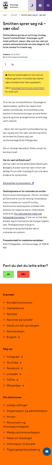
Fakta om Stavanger (19, 438)
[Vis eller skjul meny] (48, 5)
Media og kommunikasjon (23, 432)
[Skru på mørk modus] (32, 5)
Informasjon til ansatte (21, 444)
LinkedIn (13, 374)
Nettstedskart (15, 331)
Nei (23, 274)
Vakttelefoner (15, 308)
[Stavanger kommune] (10, 5)
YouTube (13, 362)
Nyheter (12, 314)
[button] (5, 64)
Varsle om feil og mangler (23, 325)
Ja (8, 274)
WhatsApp (14, 385)
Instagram (13, 356)
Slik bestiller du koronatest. (17, 183)
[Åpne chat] (47, 452)
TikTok (11, 379)
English (12, 337)
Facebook (13, 368)
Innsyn (11, 416)
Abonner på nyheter (20, 319)
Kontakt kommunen (19, 302)
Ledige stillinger (17, 405)
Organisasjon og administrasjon (27, 411)
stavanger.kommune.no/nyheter (27, 88)
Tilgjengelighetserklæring (23, 449)
